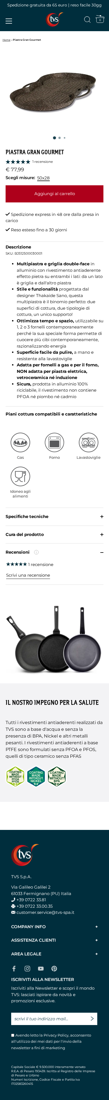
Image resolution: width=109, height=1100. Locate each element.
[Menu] (9, 21)
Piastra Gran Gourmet (27, 39)
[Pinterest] (54, 968)
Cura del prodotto (25, 534)
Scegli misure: (20, 177)
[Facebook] (14, 968)
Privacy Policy (55, 1035)
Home (6, 39)
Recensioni (43, 555)
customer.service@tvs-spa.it (45, 912)
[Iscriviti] (93, 1016)
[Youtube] (41, 968)
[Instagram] (27, 968)
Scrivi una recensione (28, 575)
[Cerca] (87, 20)
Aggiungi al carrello (54, 193)
